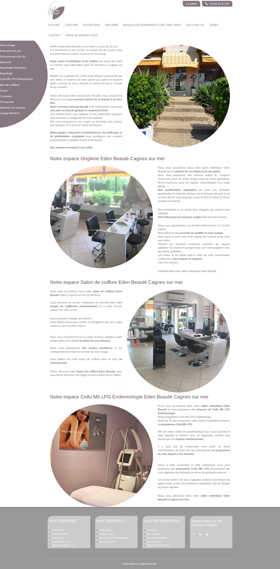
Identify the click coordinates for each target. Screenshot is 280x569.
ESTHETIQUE (91, 25)
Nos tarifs (153, 534)
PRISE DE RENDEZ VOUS (82, 35)
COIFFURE (71, 25)
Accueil (54, 25)
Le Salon (152, 530)
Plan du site (154, 542)
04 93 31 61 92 (219, 3)
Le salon (191, 3)
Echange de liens (47, 553)
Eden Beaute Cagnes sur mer (140, 563)
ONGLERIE (111, 25)
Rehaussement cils (64, 545)
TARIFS (213, 25)
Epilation (57, 538)
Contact (54, 35)
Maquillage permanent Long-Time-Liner (152, 25)
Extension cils (61, 542)
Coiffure (57, 530)
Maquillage (106, 534)
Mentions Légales (157, 545)
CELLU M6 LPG (195, 25)
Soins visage (60, 534)
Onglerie (105, 530)
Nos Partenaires (157, 538)
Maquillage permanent (114, 538)
